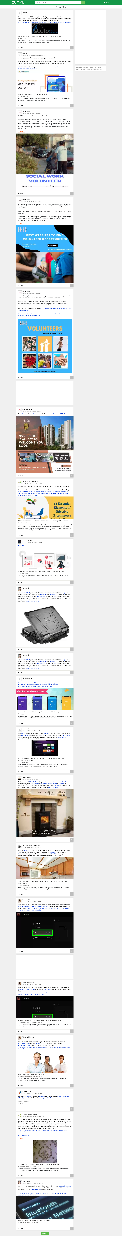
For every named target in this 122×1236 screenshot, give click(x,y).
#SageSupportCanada (25, 1045)
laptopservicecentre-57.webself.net (29, 1222)
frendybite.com (24, 96)
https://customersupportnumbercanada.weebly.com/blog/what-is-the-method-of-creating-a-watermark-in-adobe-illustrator (43, 993)
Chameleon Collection (30, 1114)
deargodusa (26, 111)
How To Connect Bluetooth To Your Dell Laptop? (34, 1220)
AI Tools (83, 69)
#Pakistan (21, 67)
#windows (21, 854)
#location (33, 414)
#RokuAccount (25, 735)
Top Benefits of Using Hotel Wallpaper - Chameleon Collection (38, 1164)
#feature (47, 733)
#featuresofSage (23, 1043)
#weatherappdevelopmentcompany (47, 684)
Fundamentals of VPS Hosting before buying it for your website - (39, 36)
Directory (91, 67)
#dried (59, 782)
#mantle (47, 782)
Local (96, 67)
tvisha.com (23, 714)
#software (39, 1043)
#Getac (23, 593)
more (44, 1233)
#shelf (52, 782)
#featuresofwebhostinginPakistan (52, 67)
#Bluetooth (61, 1186)
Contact (88, 69)
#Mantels (54, 784)
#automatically (62, 737)
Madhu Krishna (27, 678)
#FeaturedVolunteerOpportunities (53, 314)
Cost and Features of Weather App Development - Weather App (39, 712)
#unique (62, 784)
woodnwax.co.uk (53, 787)
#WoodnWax (35, 784)
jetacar (25, 12)
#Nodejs (42, 1096)
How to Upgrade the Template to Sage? (31, 1074)
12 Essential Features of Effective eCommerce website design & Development (43, 521)
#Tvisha (36, 686)
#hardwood (52, 852)
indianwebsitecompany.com (27, 523)
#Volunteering (22, 314)
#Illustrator (26, 906)
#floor (52, 854)
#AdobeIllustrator (23, 989)
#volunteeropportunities (34, 314)
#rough (63, 593)
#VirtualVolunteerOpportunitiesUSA (29, 316)
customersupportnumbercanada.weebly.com (32, 1022)
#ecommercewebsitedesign (37, 493)
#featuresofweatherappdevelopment (46, 683)
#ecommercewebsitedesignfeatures (57, 493)
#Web (59, 1096)
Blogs (99, 67)
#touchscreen (41, 596)
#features (25, 414)
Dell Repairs (26, 1181)
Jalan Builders (27, 409)
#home (55, 414)
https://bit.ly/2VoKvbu (33, 602)
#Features (28, 1096)
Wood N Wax (27, 777)
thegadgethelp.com (25, 762)
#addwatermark (43, 906)
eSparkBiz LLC (27, 1091)
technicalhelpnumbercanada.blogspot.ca (31, 1076)
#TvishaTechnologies (46, 686)
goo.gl (21, 1103)
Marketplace (79, 67)
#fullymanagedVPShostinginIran (40, 22)
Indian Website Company (30, 481)
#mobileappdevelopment (26, 686)
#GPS (55, 596)
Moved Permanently (24, 1101)
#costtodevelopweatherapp (27, 684)
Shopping (85, 67)
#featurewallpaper (24, 1135)
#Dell (33, 1189)
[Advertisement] (31, 393)
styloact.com (23, 38)
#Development (23, 1098)
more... (21, 131)
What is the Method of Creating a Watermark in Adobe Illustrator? (40, 1020)
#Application (65, 1096)
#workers (52, 594)
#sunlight (43, 854)
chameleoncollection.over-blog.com (29, 1166)
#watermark (47, 989)
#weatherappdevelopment (26, 683)
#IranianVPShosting (24, 22)
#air (56, 782)
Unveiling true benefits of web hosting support (33, 94)
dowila (25, 53)
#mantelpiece (66, 782)
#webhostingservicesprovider (27, 69)
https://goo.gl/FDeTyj (45, 1098)
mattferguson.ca (24, 885)
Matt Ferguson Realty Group (31, 845)
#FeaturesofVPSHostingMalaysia (60, 22)
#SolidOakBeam (34, 782)
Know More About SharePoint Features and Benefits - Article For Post (41, 571)
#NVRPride (62, 414)
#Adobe (20, 906)
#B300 (28, 593)
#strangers (66, 735)
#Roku (23, 733)
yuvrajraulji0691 (28, 541)
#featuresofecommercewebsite (28, 495)
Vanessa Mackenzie (29, 900)
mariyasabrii (26, 588)
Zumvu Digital (98, 69)
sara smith (26, 729)
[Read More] (72, 47)
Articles (78, 69)
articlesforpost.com (25, 573)
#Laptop (38, 1189)
